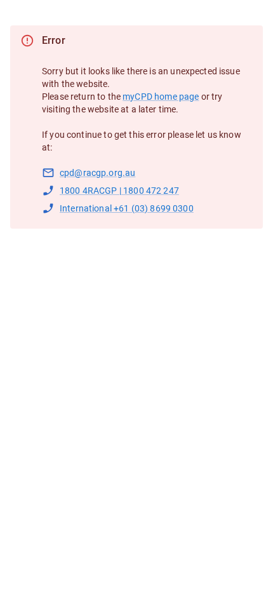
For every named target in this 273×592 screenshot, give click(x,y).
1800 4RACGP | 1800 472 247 (119, 190)
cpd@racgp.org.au (97, 173)
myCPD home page (161, 96)
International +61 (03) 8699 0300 (127, 208)
